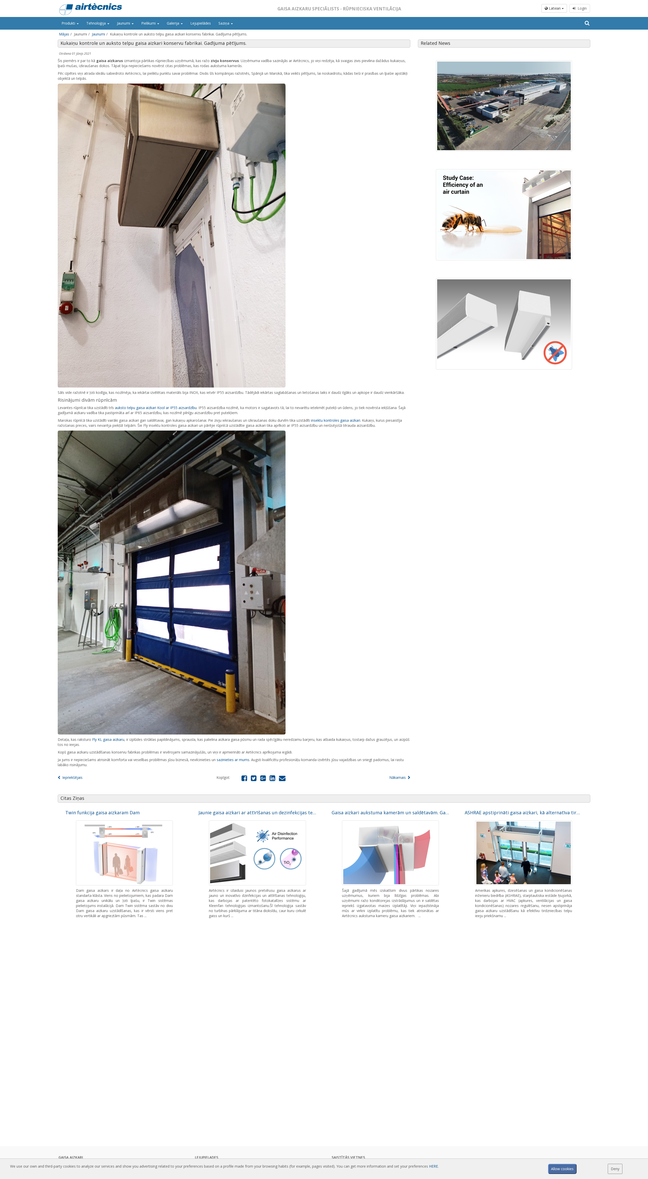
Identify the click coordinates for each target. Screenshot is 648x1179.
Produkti (69, 23)
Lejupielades (206, 1157)
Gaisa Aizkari (70, 1157)
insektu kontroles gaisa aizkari (335, 420)
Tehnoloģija (96, 23)
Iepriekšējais (71, 777)
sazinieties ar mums (233, 759)
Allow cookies (562, 1168)
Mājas (64, 34)
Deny (615, 1168)
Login (581, 8)
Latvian (555, 8)
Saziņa (224, 23)
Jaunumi (124, 23)
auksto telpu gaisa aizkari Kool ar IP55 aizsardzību (156, 407)
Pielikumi (149, 23)
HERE (433, 1166)
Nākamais (398, 777)
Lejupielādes (200, 23)
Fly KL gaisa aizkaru (108, 739)
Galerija (173, 23)
